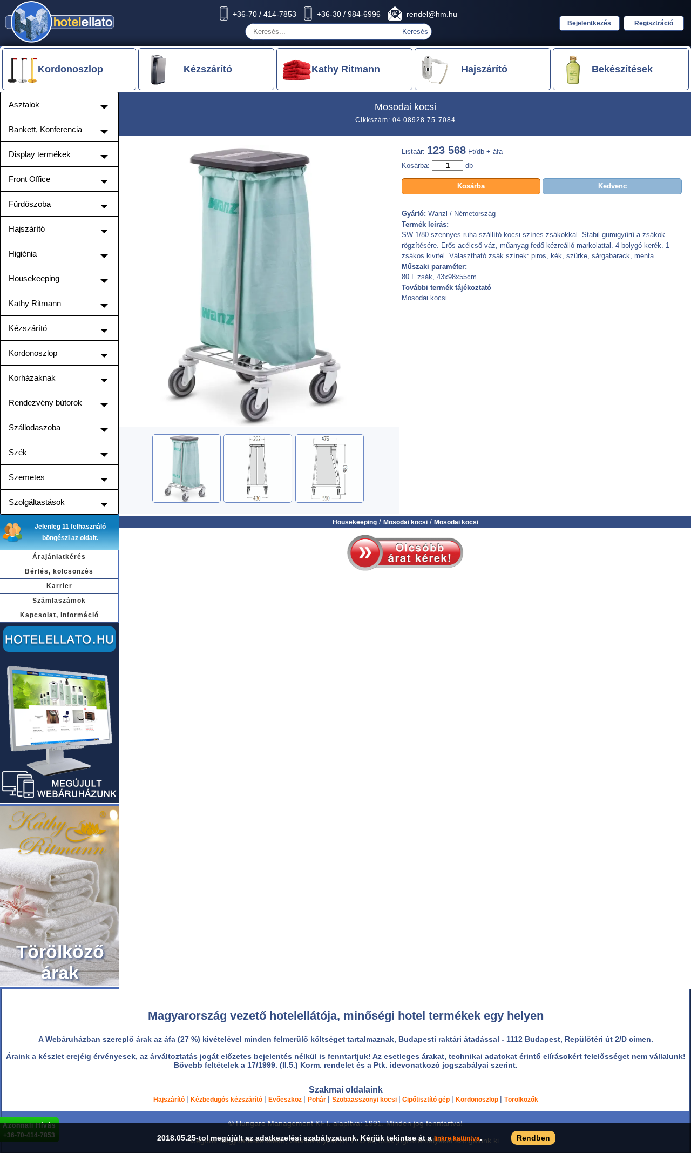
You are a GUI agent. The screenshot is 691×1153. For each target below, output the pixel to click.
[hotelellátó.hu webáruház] (59, 801)
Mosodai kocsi (405, 522)
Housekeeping (355, 522)
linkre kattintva (457, 1138)
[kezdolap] (60, 42)
